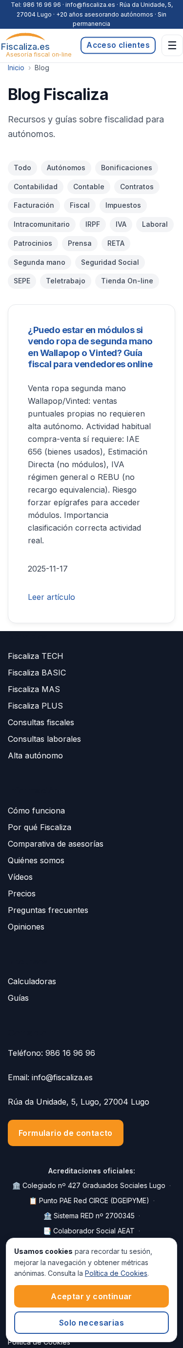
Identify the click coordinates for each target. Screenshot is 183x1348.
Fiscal (80, 205)
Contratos (137, 186)
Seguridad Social (110, 262)
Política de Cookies (116, 1273)
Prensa (80, 243)
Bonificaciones (126, 167)
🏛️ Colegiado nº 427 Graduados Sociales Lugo (88, 1185)
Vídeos (20, 877)
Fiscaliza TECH (35, 656)
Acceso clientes (118, 45)
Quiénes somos (36, 860)
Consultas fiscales (41, 722)
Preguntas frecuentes (48, 910)
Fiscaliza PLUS (35, 706)
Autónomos (66, 167)
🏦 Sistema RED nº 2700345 (89, 1215)
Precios (22, 893)
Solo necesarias (91, 1323)
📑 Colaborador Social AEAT (89, 1231)
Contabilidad (36, 186)
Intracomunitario (42, 224)
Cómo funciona (36, 810)
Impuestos (123, 205)
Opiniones (26, 927)
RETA (115, 243)
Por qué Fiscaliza (39, 827)
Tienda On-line (127, 281)
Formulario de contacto (66, 1133)
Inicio (16, 67)
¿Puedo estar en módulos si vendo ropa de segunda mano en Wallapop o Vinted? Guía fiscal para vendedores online (90, 347)
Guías (18, 998)
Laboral (155, 224)
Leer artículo (51, 597)
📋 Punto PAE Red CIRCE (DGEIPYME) (89, 1200)
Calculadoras (32, 981)
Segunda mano (39, 262)
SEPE (22, 281)
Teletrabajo (65, 281)
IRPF (92, 224)
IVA (121, 224)
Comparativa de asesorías (55, 844)
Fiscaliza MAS (34, 689)
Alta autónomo (35, 755)
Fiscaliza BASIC (37, 672)
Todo (22, 167)
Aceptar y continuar (91, 1296)
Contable (88, 186)
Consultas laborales (44, 739)
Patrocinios (33, 243)
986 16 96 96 (42, 4)
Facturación (34, 205)
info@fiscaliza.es (62, 1077)
